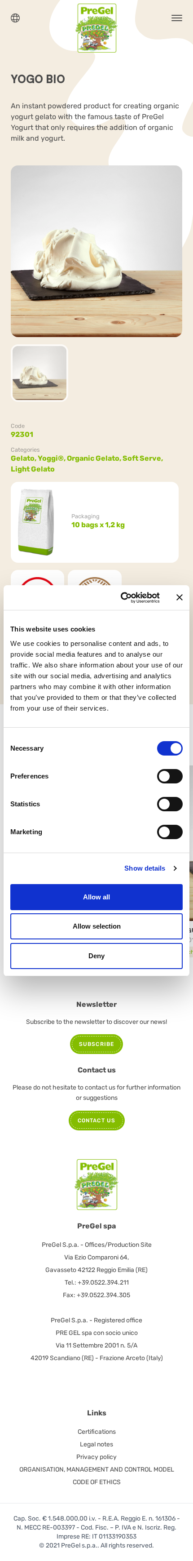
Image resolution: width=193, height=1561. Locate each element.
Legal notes (96, 1444)
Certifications (97, 1432)
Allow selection (97, 926)
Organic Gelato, (95, 458)
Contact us (97, 1120)
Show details (144, 868)
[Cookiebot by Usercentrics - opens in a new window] (121, 598)
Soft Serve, (143, 458)
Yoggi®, (52, 458)
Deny (96, 956)
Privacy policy (96, 1457)
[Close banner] (179, 597)
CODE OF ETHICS (97, 1482)
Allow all (96, 897)
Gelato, (24, 458)
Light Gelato (33, 469)
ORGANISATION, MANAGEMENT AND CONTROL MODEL (96, 1469)
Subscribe (96, 1044)
